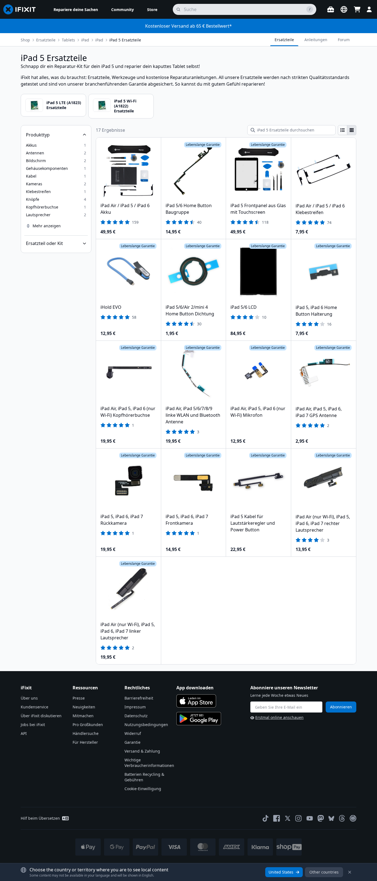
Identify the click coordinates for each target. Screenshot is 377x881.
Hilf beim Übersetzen (40, 818)
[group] (347, 130)
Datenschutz (136, 715)
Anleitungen (315, 39)
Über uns (29, 698)
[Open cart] (357, 9)
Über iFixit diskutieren (41, 715)
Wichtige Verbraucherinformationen (149, 762)
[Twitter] (287, 818)
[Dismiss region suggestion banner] (349, 872)
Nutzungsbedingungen (146, 724)
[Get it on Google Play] (198, 718)
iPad (99, 40)
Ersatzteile (45, 40)
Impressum (135, 706)
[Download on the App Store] (196, 701)
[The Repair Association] (353, 818)
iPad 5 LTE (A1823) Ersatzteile (63, 105)
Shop (25, 40)
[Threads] (342, 818)
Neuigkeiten (84, 706)
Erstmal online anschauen (279, 717)
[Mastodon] (320, 818)
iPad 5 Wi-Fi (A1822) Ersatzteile (125, 106)
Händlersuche (86, 733)
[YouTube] (309, 818)
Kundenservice (34, 706)
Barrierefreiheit (138, 698)
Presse (79, 698)
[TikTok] (265, 818)
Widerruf (132, 733)
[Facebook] (276, 818)
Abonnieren (341, 706)
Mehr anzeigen (47, 225)
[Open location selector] (343, 9)
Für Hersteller (85, 742)
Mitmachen (83, 715)
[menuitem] (76, 9)
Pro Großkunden (88, 724)
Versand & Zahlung (142, 751)
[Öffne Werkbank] (330, 9)
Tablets (68, 40)
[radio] (342, 130)
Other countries (324, 872)
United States (281, 872)
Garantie (132, 742)
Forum (344, 39)
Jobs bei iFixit (33, 724)
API (24, 733)
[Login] (369, 9)
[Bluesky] (331, 818)
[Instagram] (298, 818)
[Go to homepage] (21, 9)
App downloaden (195, 688)
